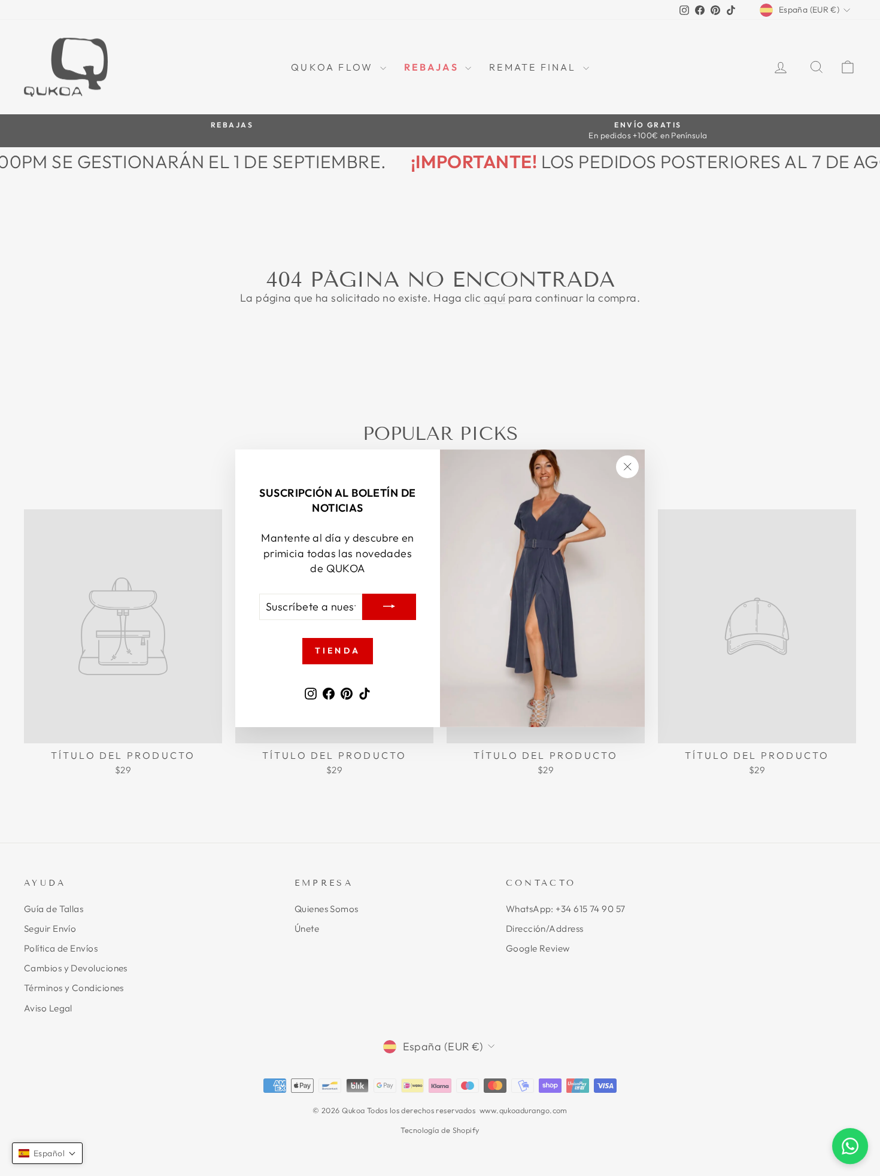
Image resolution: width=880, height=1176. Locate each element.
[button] (47, 1153)
